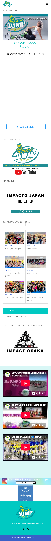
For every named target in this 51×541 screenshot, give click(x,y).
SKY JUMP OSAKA (19, 538)
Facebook (23, 529)
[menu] (47, 4)
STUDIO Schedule (25, 127)
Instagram (27, 529)
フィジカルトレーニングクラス (16, 317)
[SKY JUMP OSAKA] (7, 4)
